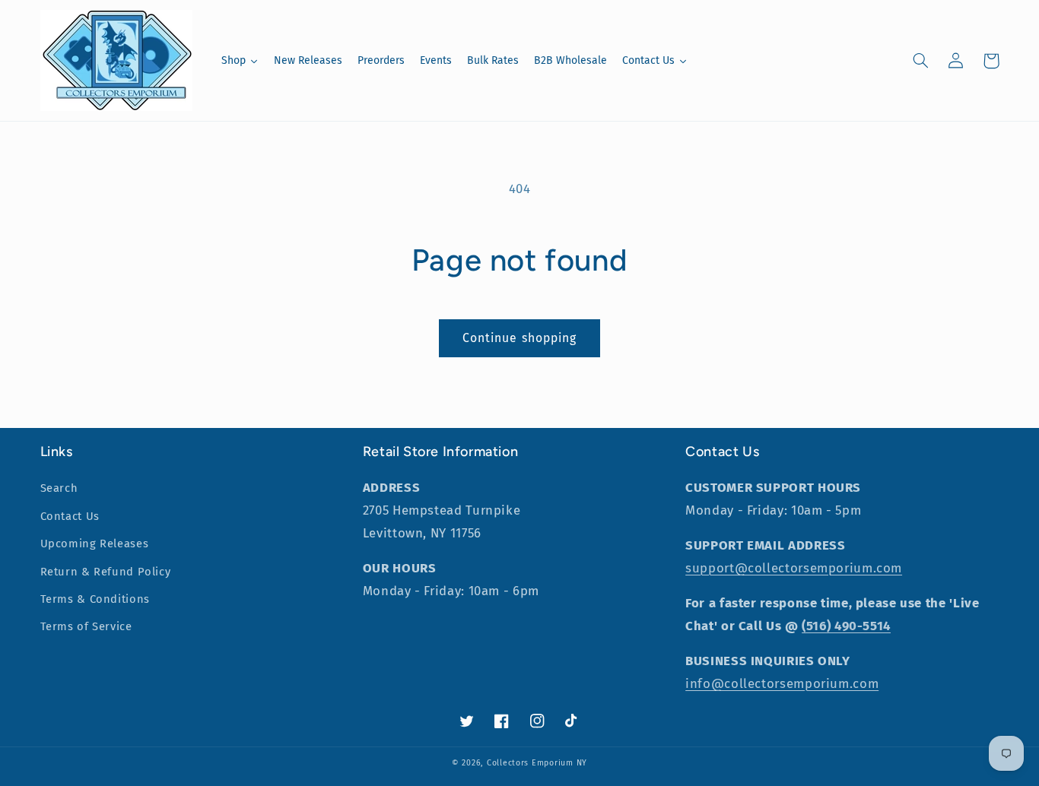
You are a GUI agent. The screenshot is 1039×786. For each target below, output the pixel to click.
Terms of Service (86, 626)
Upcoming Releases (94, 543)
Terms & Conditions (95, 599)
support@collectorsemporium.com (793, 567)
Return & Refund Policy (105, 571)
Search (59, 488)
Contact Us (70, 516)
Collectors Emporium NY (537, 763)
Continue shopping (519, 338)
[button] (921, 60)
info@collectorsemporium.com (782, 683)
